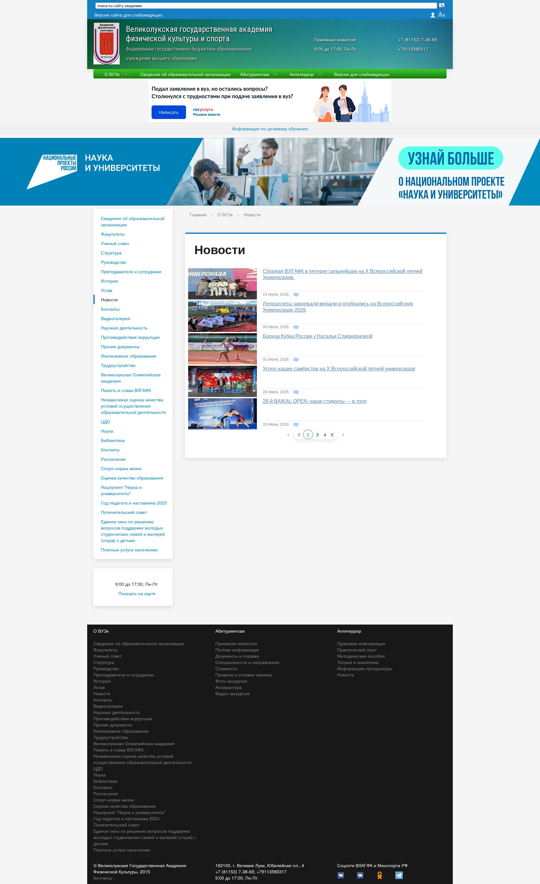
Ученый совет (115, 243)
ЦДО (105, 421)
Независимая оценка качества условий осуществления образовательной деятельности (133, 405)
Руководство (113, 262)
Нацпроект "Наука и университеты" (121, 490)
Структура (111, 252)
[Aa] (442, 15)
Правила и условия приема (243, 674)
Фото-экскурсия (231, 681)
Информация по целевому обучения (270, 128)
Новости (109, 299)
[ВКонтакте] (341, 874)
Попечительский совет (124, 512)
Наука (107, 431)
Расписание (113, 459)
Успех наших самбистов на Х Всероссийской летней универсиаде (339, 368)
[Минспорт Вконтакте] (360, 874)
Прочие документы (120, 346)
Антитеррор (302, 74)
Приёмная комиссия (335, 39)
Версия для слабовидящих (361, 74)
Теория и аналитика (357, 662)
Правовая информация (361, 643)
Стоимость (226, 668)
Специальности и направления (247, 662)
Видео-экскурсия (232, 693)
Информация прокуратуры (364, 668)
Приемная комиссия (236, 643)
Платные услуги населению (129, 549)
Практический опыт (357, 649)
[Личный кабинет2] (433, 15)
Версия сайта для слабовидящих (128, 15)
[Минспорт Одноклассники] (379, 874)
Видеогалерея (115, 318)
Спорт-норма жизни (121, 468)
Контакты (110, 309)
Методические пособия (361, 656)
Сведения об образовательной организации (185, 74)
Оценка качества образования (132, 478)
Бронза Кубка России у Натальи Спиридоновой (317, 336)
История (109, 281)
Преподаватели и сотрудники (131, 271)
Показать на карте (137, 593)
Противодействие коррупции (130, 337)
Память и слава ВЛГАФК (126, 390)
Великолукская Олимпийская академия (131, 377)
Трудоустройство (118, 365)
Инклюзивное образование (128, 356)
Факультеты (113, 234)
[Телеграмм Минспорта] (399, 874)
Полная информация (237, 649)
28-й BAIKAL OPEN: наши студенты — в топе (315, 401)
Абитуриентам (254, 74)
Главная (198, 214)
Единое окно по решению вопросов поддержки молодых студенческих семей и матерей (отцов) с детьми (133, 530)
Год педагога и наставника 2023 (134, 503)
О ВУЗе (112, 74)
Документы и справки (237, 656)
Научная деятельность (124, 327)
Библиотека (113, 440)
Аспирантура (228, 687)
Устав (106, 290)
